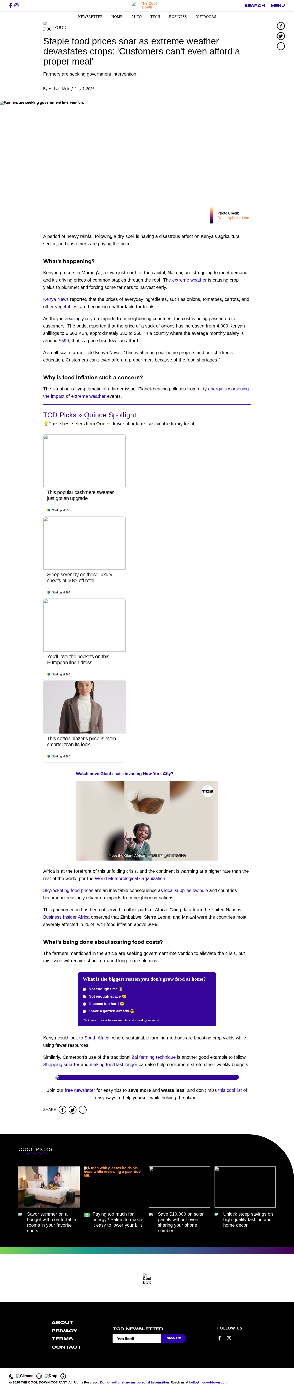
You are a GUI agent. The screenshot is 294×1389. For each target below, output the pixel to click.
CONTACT (66, 1347)
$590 (64, 340)
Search (254, 6)
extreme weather (189, 279)
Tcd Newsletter (138, 1329)
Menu (278, 6)
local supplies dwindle (186, 890)
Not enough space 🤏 (107, 996)
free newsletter (80, 1090)
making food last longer (113, 1064)
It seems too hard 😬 (106, 1004)
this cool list (230, 1090)
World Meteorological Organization (130, 878)
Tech (155, 17)
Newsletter (90, 17)
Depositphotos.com (233, 218)
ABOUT (62, 1322)
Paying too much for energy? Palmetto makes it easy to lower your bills (118, 1219)
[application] (147, 821)
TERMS (62, 1338)
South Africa (97, 1037)
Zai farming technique (154, 1057)
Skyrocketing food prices (68, 890)
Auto (136, 17)
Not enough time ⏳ (105, 989)
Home (116, 17)
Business (178, 17)
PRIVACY (64, 1330)
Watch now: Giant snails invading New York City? (124, 774)
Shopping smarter (61, 1064)
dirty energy (210, 388)
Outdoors (205, 17)
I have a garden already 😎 (111, 1011)
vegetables (66, 306)
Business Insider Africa (66, 917)
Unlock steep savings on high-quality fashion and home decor (248, 1219)
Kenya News (56, 299)
